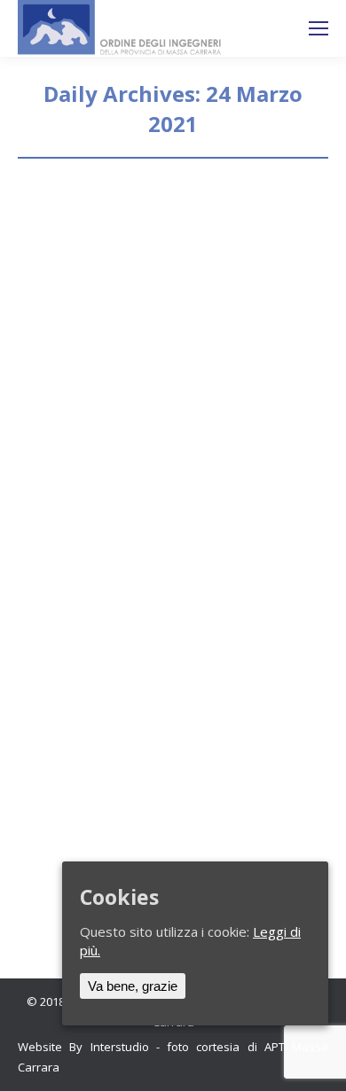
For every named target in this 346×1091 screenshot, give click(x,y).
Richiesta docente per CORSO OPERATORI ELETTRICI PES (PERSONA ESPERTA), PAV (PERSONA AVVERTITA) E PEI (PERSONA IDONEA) (172, 626)
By (180, 292)
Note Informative (85, 292)
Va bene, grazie (132, 986)
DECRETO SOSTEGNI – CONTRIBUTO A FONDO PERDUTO (145, 233)
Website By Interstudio (83, 1047)
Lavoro (58, 712)
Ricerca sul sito (271, 28)
